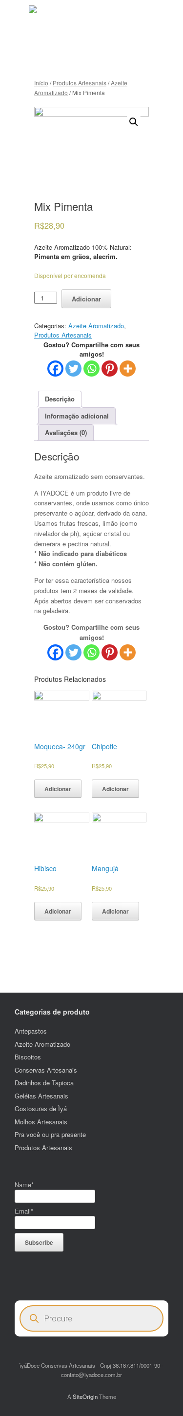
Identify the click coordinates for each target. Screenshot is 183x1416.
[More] (128, 368)
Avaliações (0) (66, 432)
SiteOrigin (85, 1396)
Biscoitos (28, 1056)
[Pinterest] (110, 368)
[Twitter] (73, 368)
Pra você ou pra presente (50, 1134)
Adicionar (86, 298)
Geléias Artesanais (41, 1095)
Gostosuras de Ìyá (41, 1108)
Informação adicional (77, 415)
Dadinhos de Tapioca (44, 1082)
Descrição (60, 398)
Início (41, 83)
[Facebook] (55, 368)
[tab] (59, 399)
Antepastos (31, 1031)
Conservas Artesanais (46, 1070)
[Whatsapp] (91, 368)
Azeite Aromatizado (96, 325)
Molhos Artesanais (41, 1121)
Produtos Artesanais (79, 83)
